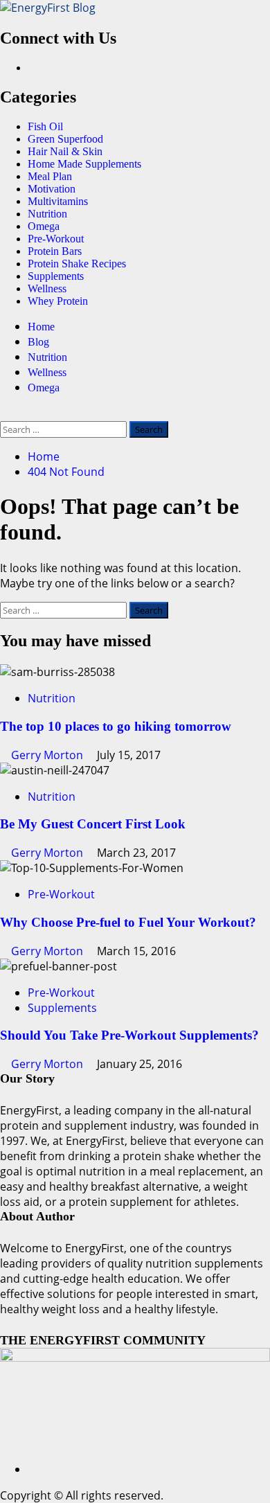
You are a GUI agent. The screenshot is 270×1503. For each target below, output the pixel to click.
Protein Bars (55, 251)
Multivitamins (58, 201)
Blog (38, 342)
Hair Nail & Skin (65, 151)
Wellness (47, 288)
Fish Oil (45, 126)
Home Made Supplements (84, 164)
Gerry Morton (48, 755)
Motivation (51, 189)
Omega (44, 226)
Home (41, 326)
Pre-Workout (56, 238)
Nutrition (47, 214)
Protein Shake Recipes (77, 263)
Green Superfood (65, 139)
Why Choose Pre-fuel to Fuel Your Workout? (128, 922)
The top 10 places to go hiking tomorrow (115, 726)
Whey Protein (58, 301)
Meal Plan (50, 176)
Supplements (56, 276)
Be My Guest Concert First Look (93, 824)
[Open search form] (4, 413)
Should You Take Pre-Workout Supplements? (129, 1035)
